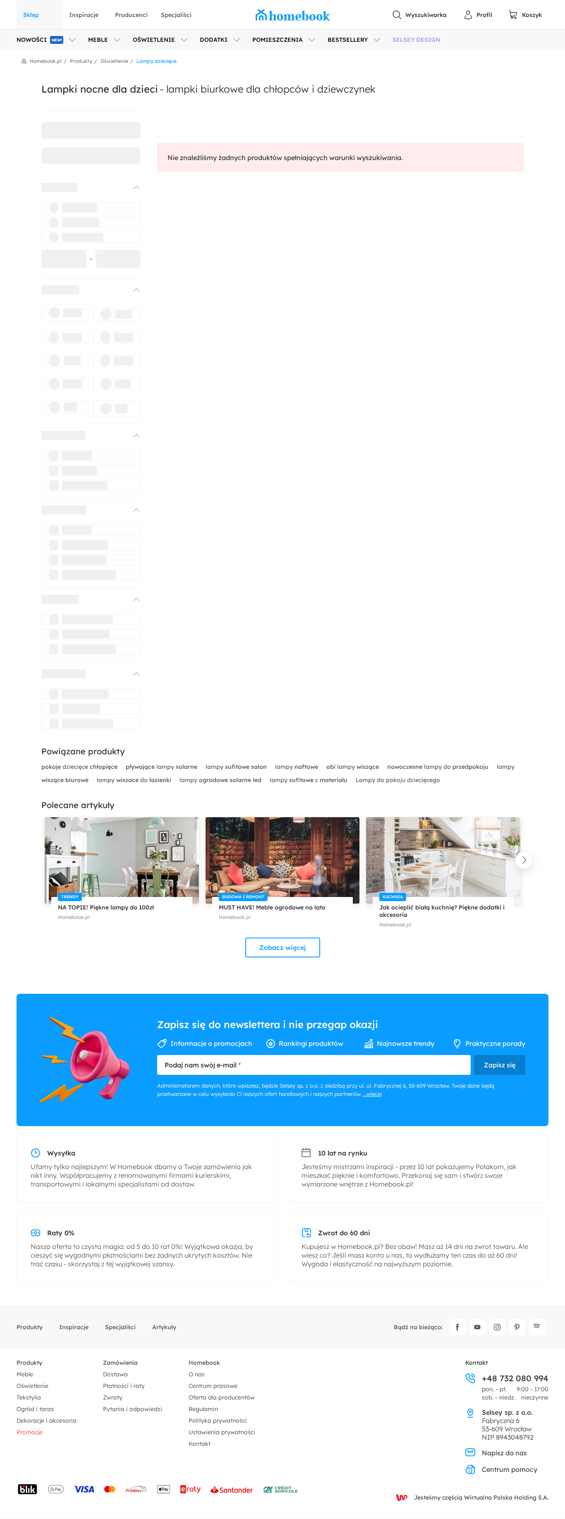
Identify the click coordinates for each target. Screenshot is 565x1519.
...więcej (372, 1094)
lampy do (437, 766)
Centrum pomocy (509, 1469)
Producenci (131, 15)
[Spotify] (537, 1327)
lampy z (308, 780)
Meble (25, 1374)
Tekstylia (29, 1397)
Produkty (30, 1327)
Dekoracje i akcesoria (47, 1420)
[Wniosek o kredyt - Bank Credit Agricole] (280, 1489)
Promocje (30, 1432)
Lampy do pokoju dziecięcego (398, 780)
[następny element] (523, 860)
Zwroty (112, 1397)
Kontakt (200, 1443)
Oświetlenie (32, 1386)
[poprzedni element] (41, 860)
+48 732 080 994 (515, 1378)
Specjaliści (176, 15)
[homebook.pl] (293, 15)
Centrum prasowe (213, 1386)
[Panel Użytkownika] (478, 15)
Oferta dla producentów (222, 1397)
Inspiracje (83, 15)
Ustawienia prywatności (222, 1432)
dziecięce (79, 766)
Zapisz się (499, 1065)
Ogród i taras (35, 1409)
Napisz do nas (504, 1453)
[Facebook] (457, 1327)
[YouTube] (477, 1327)
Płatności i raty (124, 1386)
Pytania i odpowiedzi (132, 1409)
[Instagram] (497, 1327)
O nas (197, 1374)
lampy (161, 766)
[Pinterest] (517, 1327)
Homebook (204, 1362)
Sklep (31, 15)
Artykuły (164, 1327)
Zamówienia (120, 1362)
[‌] (83, 187)
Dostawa (115, 1374)
